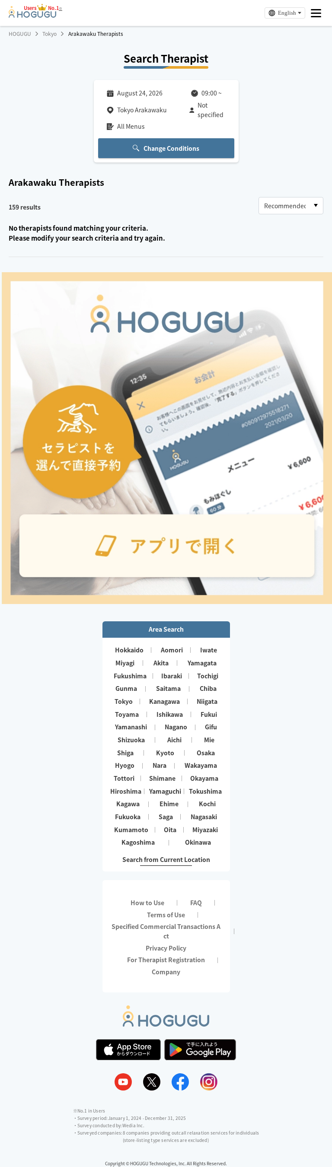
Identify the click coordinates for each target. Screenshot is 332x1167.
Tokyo (49, 33)
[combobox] (291, 205)
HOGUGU (20, 33)
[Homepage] (32, 15)
